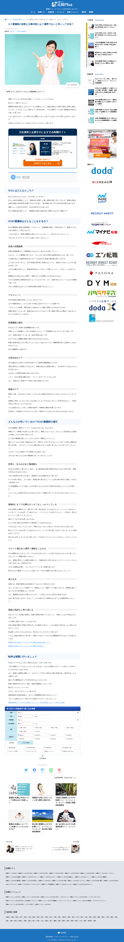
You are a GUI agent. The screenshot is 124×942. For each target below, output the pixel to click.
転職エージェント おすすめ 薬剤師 (82, 900)
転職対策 (51, 12)
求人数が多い (48, 747)
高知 (59, 920)
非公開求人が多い (67, 747)
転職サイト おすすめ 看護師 (99, 877)
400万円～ (54, 735)
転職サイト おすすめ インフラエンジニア (29, 884)
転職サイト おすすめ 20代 (25, 873)
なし (36, 723)
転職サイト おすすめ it (44, 880)
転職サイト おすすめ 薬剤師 (13, 880)
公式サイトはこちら (46, 162)
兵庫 (11, 920)
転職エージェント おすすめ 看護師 (47, 900)
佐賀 (68, 920)
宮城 (17, 917)
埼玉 (51, 917)
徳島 (46, 920)
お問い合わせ (74, 937)
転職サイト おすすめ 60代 (87, 873)
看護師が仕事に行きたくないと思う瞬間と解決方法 (26, 646)
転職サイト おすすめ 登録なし (65, 877)
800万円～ (54, 739)
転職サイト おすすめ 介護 (59, 880)
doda (7, 884)
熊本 (76, 920)
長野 (90, 917)
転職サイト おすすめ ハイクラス (104, 873)
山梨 (86, 917)
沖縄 (94, 920)
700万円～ (38, 739)
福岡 (63, 920)
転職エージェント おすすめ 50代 (14, 900)
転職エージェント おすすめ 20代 (30, 897)
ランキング (60, 12)
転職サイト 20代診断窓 (48, 884)
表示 (26, 177)
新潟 (69, 917)
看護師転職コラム (70, 777)
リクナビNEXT (30, 904)
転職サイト (41, 12)
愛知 (103, 917)
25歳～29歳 (38, 727)
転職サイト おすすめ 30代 (41, 873)
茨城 (38, 917)
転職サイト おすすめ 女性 (111, 880)
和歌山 (20, 920)
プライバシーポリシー (61, 937)
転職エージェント (73, 12)
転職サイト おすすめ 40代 (56, 873)
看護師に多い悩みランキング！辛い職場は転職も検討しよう (29, 642)
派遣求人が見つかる (68, 751)
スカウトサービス (31, 751)
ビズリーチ (13, 884)
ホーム (33, 12)
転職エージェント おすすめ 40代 (78, 897)
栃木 (42, 917)
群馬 (46, 917)
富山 (73, 917)
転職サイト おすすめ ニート (82, 877)
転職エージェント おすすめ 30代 (49, 897)
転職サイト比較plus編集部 (18, 31)
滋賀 (111, 917)
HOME (63, 933)
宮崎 (85, 920)
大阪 (7, 920)
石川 (77, 917)
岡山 (34, 920)
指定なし (21, 735)
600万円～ (22, 739)
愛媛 (55, 920)
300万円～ (38, 735)
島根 (29, 920)
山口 (42, 920)
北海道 (7, 917)
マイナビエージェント (99, 900)
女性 (36, 716)
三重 (107, 917)
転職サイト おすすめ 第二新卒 (94, 880)
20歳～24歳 (22, 727)
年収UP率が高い (31, 747)
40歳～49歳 (22, 731)
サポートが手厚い (13, 751)
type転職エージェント (31, 900)
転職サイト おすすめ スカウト (48, 877)
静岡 (99, 917)
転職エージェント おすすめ (13, 897)
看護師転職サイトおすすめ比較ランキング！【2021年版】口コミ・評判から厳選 (36, 702)
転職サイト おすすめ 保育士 (29, 880)
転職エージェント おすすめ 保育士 (15, 904)
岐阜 (94, 917)
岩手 (21, 917)
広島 (38, 920)
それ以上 (37, 731)
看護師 (91, 12)
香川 (51, 920)
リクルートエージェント (64, 900)
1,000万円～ (70, 739)
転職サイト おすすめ (11, 873)
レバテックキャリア (94, 897)
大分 (80, 920)
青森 (12, 917)
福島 (34, 917)
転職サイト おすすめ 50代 (72, 873)
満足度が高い (12, 747)
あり (20, 723)
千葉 (55, 917)
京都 (116, 917)
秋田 (25, 917)
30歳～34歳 (54, 727)
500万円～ (69, 735)
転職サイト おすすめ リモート (30, 877)
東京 (59, 917)
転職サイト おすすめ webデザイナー (82, 884)
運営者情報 (49, 937)
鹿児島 (89, 920)
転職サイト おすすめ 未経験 (13, 877)
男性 (20, 716)
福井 (82, 917)
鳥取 (25, 920)
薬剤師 (84, 12)
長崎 (72, 920)
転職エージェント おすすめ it (43, 904)
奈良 (15, 920)
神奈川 (64, 917)
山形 (29, 917)
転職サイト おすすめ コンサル (63, 884)
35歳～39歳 (70, 727)
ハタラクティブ (64, 897)
